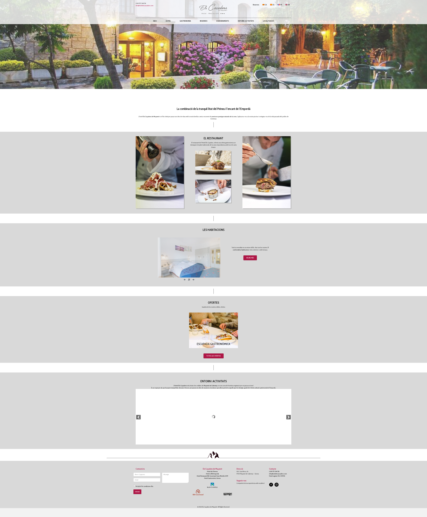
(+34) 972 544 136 (274, 471)
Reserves (203, 21)
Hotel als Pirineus (212, 471)
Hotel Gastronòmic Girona (212, 478)
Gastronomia (185, 21)
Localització (268, 21)
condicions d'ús (148, 486)
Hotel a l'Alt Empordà (212, 474)
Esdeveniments (222, 21)
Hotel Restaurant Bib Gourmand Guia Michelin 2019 (212, 476)
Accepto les (144, 486)
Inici (155, 21)
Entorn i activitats (246, 21)
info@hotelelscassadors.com (144, 6)
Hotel (168, 21)
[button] (250, 257)
